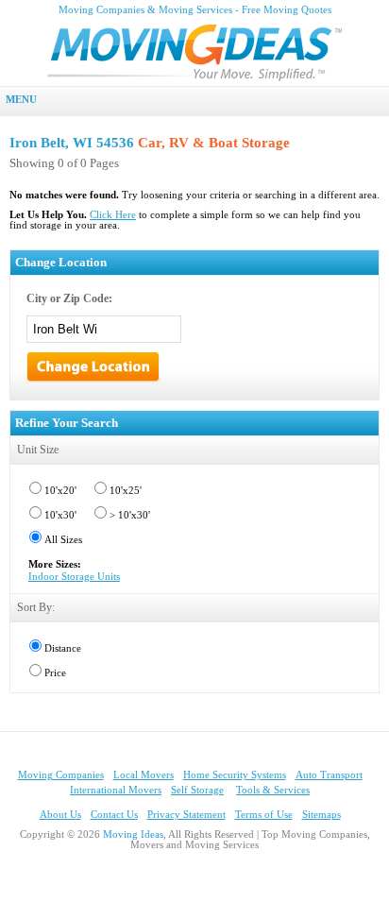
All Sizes (63, 540)
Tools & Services (273, 790)
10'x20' (60, 490)
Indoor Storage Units (74, 576)
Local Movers (143, 775)
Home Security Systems (234, 775)
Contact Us (114, 814)
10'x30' (60, 515)
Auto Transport (329, 775)
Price (55, 673)
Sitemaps (321, 814)
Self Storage (197, 790)
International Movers (115, 790)
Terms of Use (264, 814)
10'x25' (126, 490)
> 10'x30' (130, 515)
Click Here (113, 215)
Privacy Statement (186, 814)
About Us (60, 814)
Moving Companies (61, 775)
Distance (62, 648)
